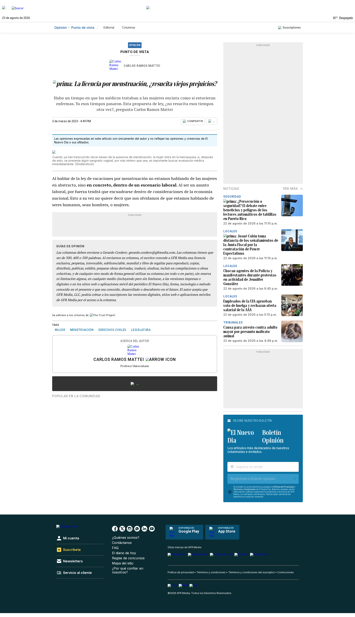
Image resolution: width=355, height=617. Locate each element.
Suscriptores (292, 27)
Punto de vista (82, 27)
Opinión (60, 27)
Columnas (128, 27)
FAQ (115, 548)
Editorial (109, 27)
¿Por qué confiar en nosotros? (127, 570)
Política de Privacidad (283, 487)
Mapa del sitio (122, 563)
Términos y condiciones (211, 572)
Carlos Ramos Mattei (142, 65)
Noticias (231, 189)
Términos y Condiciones (244, 489)
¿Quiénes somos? (125, 538)
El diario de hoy (124, 553)
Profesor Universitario (134, 366)
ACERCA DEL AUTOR (134, 341)
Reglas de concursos (128, 558)
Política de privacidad (181, 572)
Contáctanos (122, 543)
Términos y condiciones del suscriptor (251, 572)
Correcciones (285, 572)
